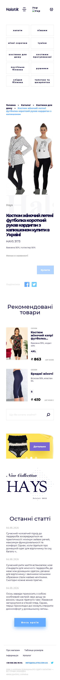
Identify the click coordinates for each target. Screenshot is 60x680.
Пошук (48, 414)
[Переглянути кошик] (51, 9)
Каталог (27, 655)
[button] (25, 458)
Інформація (12, 655)
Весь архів (30, 622)
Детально (40, 446)
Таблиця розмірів (33, 650)
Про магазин (13, 650)
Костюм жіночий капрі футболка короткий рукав (42, 335)
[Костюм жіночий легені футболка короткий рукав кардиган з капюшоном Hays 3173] (30, 159)
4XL (33, 351)
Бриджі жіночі (42, 373)
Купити (45, 270)
